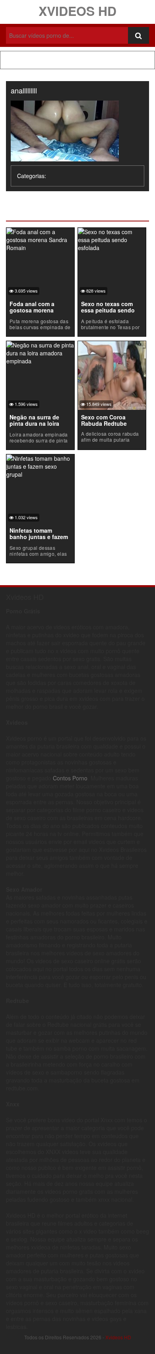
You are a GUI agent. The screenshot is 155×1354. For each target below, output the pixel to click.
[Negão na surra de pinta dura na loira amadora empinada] (40, 352)
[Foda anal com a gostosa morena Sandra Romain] (40, 238)
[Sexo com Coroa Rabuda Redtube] (112, 374)
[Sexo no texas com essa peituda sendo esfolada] (112, 238)
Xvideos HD (77, 11)
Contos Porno (70, 778)
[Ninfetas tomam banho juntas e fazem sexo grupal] (40, 465)
